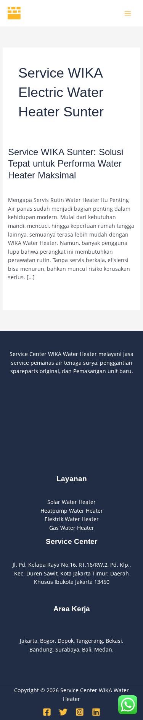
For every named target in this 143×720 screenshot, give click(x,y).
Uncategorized (60, 187)
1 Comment (22, 187)
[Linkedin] (96, 712)
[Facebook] (47, 712)
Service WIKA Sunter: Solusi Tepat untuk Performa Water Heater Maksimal (65, 164)
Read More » (24, 293)
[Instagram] (80, 712)
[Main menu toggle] (128, 13)
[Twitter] (63, 712)
